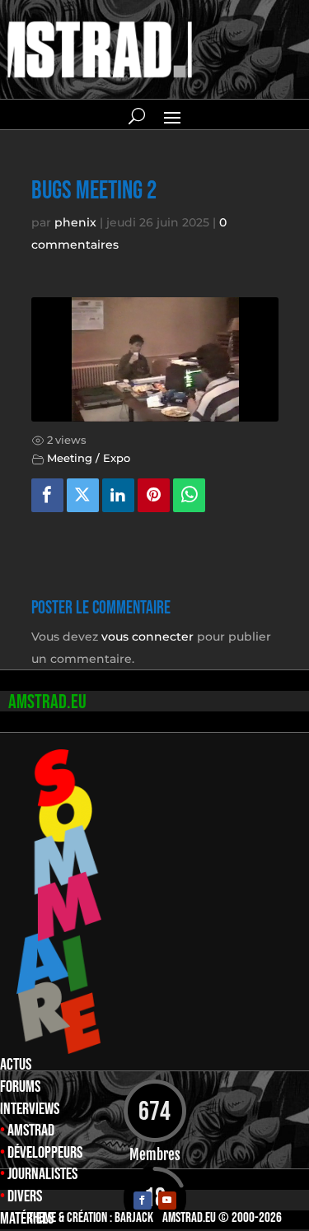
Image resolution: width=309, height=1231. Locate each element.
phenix (75, 222)
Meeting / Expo (88, 458)
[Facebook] (47, 495)
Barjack (134, 1218)
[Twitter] (83, 495)
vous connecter (147, 636)
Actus (15, 1065)
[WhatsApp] (189, 495)
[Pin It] (154, 495)
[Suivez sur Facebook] (142, 1200)
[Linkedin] (118, 495)
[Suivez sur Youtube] (167, 1200)
